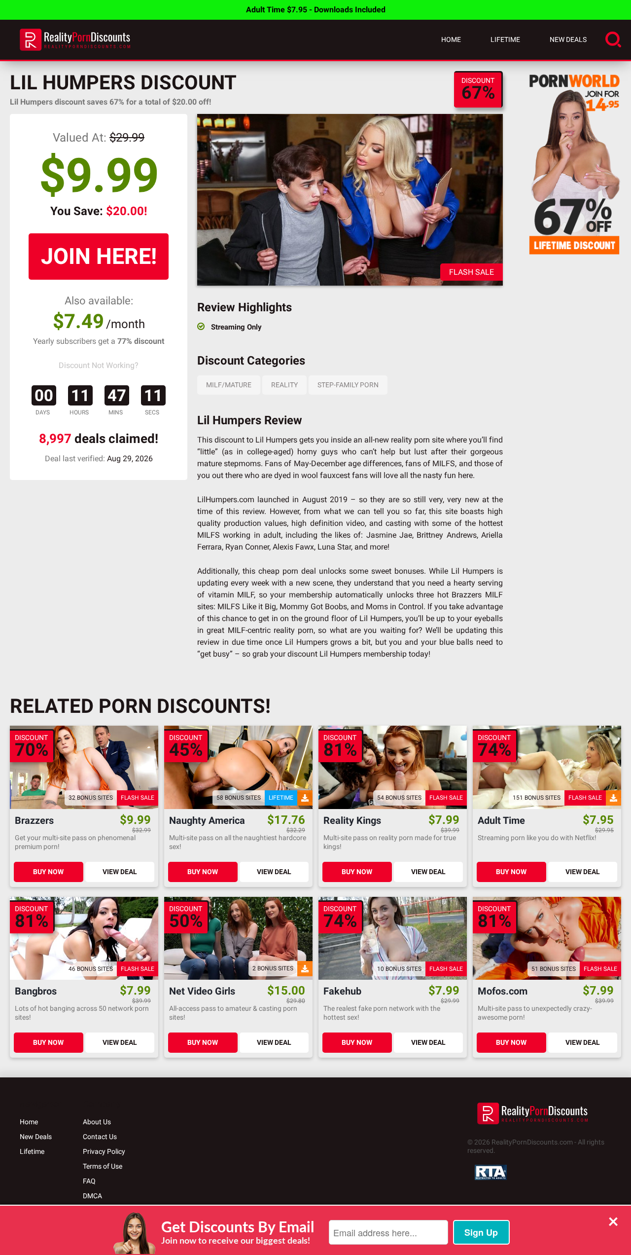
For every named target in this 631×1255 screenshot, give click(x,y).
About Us (97, 1122)
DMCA (92, 1196)
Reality (284, 385)
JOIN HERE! (99, 256)
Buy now (48, 872)
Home (451, 39)
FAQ (89, 1181)
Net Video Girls (202, 991)
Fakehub (342, 991)
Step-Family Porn (348, 385)
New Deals (568, 39)
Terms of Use (102, 1166)
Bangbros (36, 991)
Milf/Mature (228, 385)
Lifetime (505, 39)
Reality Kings (352, 820)
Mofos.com (502, 991)
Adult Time (501, 820)
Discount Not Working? (99, 365)
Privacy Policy (104, 1151)
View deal (120, 872)
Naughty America (207, 820)
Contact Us (100, 1137)
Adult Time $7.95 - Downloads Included (316, 9)
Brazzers (34, 820)
